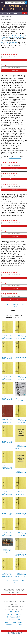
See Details (14, 594)
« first (6, 304)
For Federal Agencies (14, 622)
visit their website (15, 158)
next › (23, 304)
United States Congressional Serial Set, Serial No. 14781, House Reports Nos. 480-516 (7, 357)
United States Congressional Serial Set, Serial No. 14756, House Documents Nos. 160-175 (7, 575)
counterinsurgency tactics (9, 42)
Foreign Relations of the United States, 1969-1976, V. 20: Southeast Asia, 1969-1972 (7, 421)
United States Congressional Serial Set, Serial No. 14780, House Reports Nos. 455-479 (7, 398)
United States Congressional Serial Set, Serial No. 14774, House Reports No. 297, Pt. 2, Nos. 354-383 (20, 378)
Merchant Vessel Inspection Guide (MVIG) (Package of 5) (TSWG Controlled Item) (7, 550)
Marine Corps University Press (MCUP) (12, 38)
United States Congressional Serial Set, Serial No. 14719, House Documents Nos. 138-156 (20, 357)
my (6, 13)
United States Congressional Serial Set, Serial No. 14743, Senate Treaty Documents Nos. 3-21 (20, 472)
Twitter (12, 633)
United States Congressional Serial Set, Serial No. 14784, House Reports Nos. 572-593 (20, 421)
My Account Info (14, 617)
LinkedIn (21, 633)
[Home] (14, 10)
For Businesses (14, 619)
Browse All (8, 16)
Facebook (9, 633)
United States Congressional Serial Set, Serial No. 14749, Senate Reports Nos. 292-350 (20, 447)
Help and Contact (14, 614)
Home (2, 16)
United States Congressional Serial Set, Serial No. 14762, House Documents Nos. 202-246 (7, 534)
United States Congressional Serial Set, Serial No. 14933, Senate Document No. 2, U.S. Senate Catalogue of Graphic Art (20, 554)
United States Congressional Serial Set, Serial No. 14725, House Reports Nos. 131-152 (7, 378)
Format (14, 310)
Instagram (14, 633)
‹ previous (15, 304)
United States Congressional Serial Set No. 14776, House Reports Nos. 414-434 (7, 513)
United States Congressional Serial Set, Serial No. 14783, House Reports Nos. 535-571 (20, 337)
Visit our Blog (14, 631)
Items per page (11, 318)
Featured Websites (14, 625)
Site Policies (14, 612)
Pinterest (19, 633)
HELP (15, 13)
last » (15, 306)
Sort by (8, 315)
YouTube (16, 633)
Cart (24, 13)
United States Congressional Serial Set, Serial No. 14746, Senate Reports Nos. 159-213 (20, 534)
